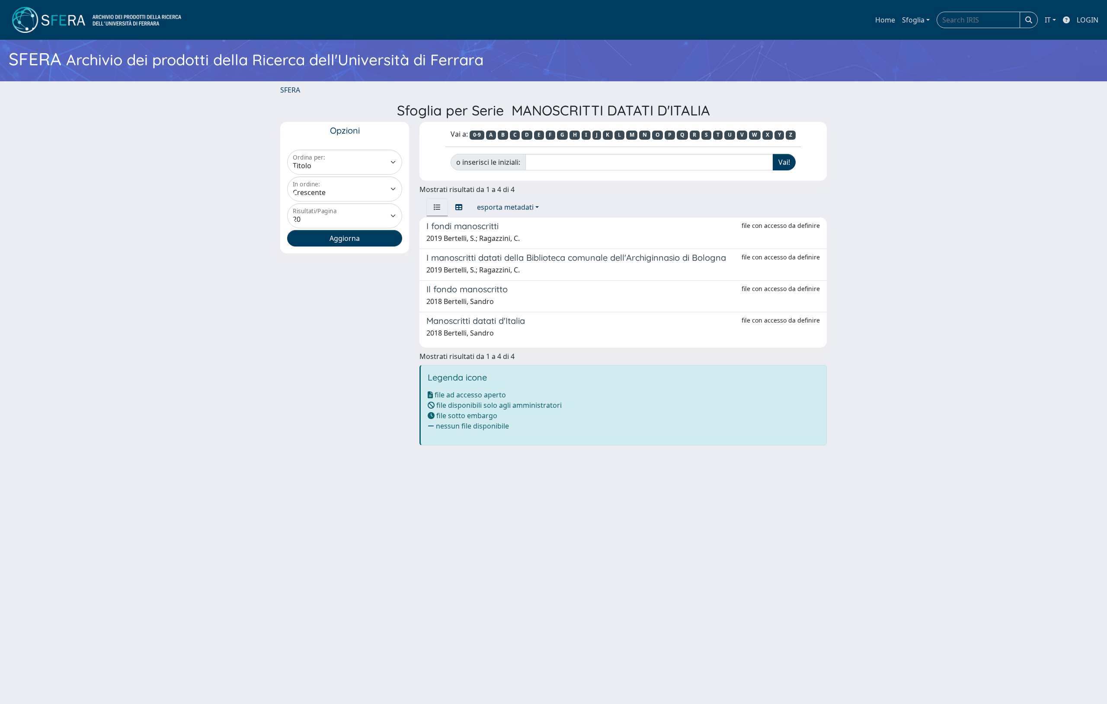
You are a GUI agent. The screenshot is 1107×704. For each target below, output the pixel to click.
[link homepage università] (96, 20)
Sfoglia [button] (913, 20)
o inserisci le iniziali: (488, 162)
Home (885, 20)
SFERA (290, 90)
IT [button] (1048, 20)
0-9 (477, 134)
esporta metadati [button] (505, 207)
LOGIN (1087, 20)
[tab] (437, 207)
